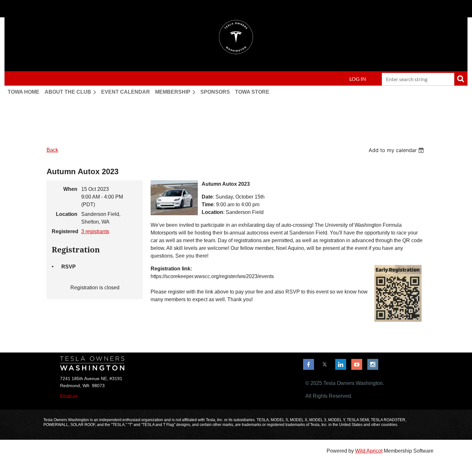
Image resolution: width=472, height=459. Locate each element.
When (70, 189)
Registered (64, 231)
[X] (324, 364)
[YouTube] (356, 364)
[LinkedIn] (340, 364)
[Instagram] (372, 364)
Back (52, 150)
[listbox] (397, 150)
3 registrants (95, 231)
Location (66, 214)
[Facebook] (308, 364)
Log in (357, 79)
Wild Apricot (368, 451)
